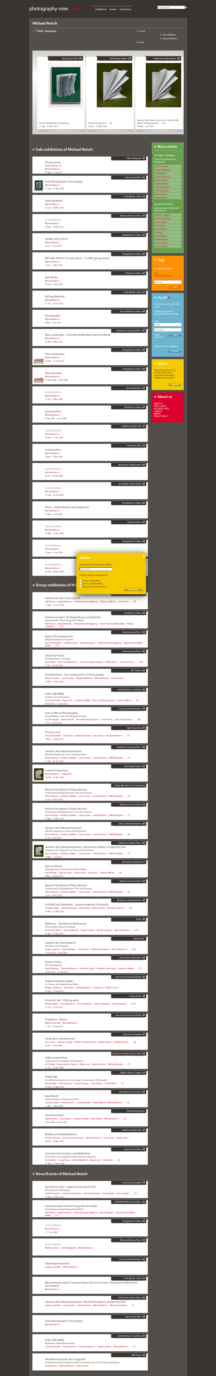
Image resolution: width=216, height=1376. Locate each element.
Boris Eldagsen (106, 1212)
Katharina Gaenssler (106, 968)
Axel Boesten (51, 1118)
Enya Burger (108, 1193)
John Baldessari (71, 930)
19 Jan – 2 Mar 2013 (54, 265)
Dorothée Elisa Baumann (87, 719)
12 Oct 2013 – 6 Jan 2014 (56, 952)
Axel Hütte (69, 987)
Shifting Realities (55, 296)
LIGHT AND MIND (54, 693)
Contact (142, 31)
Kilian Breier (84, 908)
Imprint (157, 413)
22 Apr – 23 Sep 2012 (54, 991)
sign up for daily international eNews (96, 564)
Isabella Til (66, 773)
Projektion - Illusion (56, 1019)
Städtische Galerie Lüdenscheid (126, 1053)
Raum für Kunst (134, 522)
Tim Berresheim (70, 642)
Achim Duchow (127, 662)
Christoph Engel (86, 968)
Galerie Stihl (138, 938)
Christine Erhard (52, 700)
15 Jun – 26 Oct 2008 (54, 1067)
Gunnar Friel (79, 872)
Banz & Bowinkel (53, 642)
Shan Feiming (161, 243)
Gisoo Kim (92, 872)
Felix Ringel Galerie (118, 58)
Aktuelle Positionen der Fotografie (65, 1359)
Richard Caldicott (116, 908)
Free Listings (160, 406)
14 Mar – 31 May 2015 (54, 911)
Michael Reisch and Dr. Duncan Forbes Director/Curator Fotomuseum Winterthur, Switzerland (91, 1284)
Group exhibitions (170, 38)
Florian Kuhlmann (114, 735)
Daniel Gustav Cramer (67, 1064)
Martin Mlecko (161, 197)
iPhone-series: (53, 162)
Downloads (143, 46)
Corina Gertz (160, 222)
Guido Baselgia (68, 949)
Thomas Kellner (124, 700)
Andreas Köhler (107, 872)
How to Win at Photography (61, 713)
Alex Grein (123, 601)
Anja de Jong (65, 872)
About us (158, 403)
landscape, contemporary (60, 1038)
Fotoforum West (134, 445)
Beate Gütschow (83, 735)
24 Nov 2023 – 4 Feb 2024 (56, 630)
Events (113, 9)
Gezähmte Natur (54, 1115)
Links (164, 42)
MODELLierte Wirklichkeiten (61, 1134)
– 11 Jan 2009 (51, 1232)
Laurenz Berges (162, 190)
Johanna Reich (104, 1346)
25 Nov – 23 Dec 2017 (54, 818)
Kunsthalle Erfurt (133, 388)
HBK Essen (136, 1355)
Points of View (53, 962)
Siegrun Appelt (52, 949)
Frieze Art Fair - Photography (62, 1000)
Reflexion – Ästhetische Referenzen (65, 923)
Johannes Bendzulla (71, 1193)
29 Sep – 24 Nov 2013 (54, 227)
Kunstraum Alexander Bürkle (128, 976)
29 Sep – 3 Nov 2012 (54, 284)
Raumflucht (52, 1096)
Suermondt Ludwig (132, 1149)
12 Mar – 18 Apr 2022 (54, 681)
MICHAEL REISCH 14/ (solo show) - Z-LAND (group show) (77, 258)
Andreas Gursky (65, 1042)
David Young (117, 678)
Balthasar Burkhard (100, 949)
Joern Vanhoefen (162, 187)
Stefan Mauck (99, 1102)
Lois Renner (108, 1137)
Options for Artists (163, 311)
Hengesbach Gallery (131, 234)
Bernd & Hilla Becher (67, 662)
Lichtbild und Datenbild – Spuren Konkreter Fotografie (76, 904)
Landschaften (53, 411)
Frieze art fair (135, 996)
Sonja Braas (83, 949)
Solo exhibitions (169, 34)
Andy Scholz (82, 1365)
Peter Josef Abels (53, 930)
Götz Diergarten (79, 1160)
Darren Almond (119, 1003)
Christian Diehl (52, 1102)
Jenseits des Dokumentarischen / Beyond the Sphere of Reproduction (158, 121)
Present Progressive (97, 123)
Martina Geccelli (52, 1022)
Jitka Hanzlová (98, 1064)
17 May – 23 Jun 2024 (54, 605)
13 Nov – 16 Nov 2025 (54, 1197)
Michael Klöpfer (115, 1064)
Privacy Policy (161, 416)
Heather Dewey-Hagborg (85, 601)
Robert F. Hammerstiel (85, 1042)
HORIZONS (51, 1076)
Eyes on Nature (53, 866)
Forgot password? (159, 335)
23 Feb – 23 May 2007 (54, 1087)
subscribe (133, 589)
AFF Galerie (136, 670)
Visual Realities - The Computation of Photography (74, 674)
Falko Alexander (134, 158)
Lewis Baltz (50, 662)
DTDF (138, 919)
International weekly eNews (94, 586)
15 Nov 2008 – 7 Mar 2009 (56, 380)
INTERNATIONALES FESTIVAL (128, 1201)
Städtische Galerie (132, 407)
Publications (144, 38)
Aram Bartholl (67, 719)
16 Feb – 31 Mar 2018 (97, 126)
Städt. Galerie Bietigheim (129, 823)
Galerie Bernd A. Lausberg (129, 689)
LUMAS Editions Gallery (130, 1072)
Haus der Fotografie (132, 1034)
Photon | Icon (52, 732)
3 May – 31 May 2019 (54, 739)
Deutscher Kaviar (55, 655)
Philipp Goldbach (108, 601)
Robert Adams (51, 1003)
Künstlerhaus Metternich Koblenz (133, 863)
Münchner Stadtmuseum (129, 464)
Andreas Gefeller (162, 215)
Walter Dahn (111, 662)
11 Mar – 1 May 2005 (54, 1106)
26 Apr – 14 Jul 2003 (54, 552)
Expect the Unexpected (58, 636)
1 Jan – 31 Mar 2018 (54, 799)
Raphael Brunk (64, 601)
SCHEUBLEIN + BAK (132, 196)
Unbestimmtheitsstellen (59, 981)
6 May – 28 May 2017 (54, 876)
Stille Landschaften (56, 1057)
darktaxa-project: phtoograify (62, 598)
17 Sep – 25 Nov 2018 (48, 126)
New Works (51, 277)
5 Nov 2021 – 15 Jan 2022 (56, 703)
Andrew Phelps (121, 1042)
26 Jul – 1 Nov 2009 (53, 1045)
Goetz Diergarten (162, 169)
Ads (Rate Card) (161, 408)
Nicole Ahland (161, 180)
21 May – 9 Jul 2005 (53, 514)
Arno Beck (68, 735)
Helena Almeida (101, 1003)
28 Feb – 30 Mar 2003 (54, 1141)
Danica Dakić (123, 1193)
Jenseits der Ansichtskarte (60, 942)
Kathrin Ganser (52, 678)
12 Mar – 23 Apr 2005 (54, 533)
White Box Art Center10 (130, 804)
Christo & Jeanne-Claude (91, 662)
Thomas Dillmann (68, 968)
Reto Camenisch (119, 949)
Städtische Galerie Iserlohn (128, 330)
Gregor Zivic (122, 1137)
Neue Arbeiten (53, 373)
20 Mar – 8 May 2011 (54, 341)
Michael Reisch (52, 168)
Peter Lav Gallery (133, 273)
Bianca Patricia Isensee (103, 700)
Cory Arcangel (51, 719)
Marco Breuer (99, 908)
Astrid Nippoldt (69, 1247)
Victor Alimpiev (85, 1003)
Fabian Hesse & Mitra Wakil (112, 623)
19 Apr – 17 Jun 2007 (54, 437)
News (164, 31)
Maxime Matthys (84, 678)
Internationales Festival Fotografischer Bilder (71, 1206)
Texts (141, 34)
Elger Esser (67, 700)
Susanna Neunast (87, 1346)
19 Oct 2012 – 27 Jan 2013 (56, 972)
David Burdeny (81, 1083)
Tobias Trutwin (161, 194)
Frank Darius (110, 1083)
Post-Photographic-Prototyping (54, 123)
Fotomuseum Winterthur (130, 708)
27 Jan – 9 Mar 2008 (54, 399)
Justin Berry (107, 719)
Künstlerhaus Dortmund (130, 1091)
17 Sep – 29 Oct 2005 (54, 495)
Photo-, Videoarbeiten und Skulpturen (67, 507)
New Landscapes (55, 354)
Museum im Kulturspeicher (129, 900)
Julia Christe (96, 1083)
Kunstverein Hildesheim (130, 957)
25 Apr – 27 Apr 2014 (54, 933)
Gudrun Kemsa (161, 166)
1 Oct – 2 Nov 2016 (53, 895)
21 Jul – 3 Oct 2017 (53, 838)
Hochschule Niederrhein (130, 1259)
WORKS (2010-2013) (56, 239)
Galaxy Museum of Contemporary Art (129, 786)
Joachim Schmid (162, 176)
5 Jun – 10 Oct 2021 (53, 723)
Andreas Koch (67, 1102)
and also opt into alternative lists (94, 575)
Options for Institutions (166, 314)
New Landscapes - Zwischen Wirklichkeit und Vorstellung (77, 334)
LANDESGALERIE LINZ (131, 426)
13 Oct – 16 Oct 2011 (54, 1007)
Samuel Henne (161, 229)
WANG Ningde (161, 239)
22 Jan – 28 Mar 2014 (54, 207)
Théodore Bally (52, 908)
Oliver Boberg (51, 968)
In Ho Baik (49, 1064)
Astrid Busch (51, 1365)
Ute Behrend (160, 173)
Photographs (52, 315)
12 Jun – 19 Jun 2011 (54, 303)
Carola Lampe (68, 678)
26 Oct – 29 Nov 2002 (54, 571)
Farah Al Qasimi (52, 1193)
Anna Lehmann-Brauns (73, 1137)
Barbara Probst (161, 183)
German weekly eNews (92, 583)
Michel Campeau (104, 930)
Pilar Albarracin (68, 1003)
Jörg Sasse (98, 987)
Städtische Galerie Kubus (164, 58)
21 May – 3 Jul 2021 (53, 172)
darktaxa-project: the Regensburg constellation (73, 617)
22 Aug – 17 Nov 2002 (55, 1163)
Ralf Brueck (50, 601)
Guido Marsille (83, 1102)
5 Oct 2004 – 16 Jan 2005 (56, 1122)
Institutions (126, 9)
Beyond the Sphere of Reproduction (66, 789)
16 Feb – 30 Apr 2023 (54, 649)
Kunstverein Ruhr (70, 58)
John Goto (50, 1042)
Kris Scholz (159, 225)
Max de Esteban (122, 930)
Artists (89, 9)
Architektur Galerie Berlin (129, 483)
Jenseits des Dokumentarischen (63, 751)
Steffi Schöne (111, 987)
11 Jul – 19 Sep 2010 (54, 1026)
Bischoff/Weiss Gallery (130, 311)
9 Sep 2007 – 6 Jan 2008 (55, 418)
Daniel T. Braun (87, 930)
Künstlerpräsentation (57, 1263)
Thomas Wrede (161, 246)
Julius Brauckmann (123, 719)
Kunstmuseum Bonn (132, 632)
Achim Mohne (161, 236)
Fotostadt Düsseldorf (132, 1182)
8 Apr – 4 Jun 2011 (53, 322)
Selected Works (54, 200)
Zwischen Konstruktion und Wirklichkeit (68, 1153)
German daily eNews (91, 580)
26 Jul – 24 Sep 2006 (54, 476)
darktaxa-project (87, 642)
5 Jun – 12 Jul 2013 (53, 246)
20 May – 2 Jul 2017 (145, 126)
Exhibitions (101, 9)
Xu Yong (158, 232)
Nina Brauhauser (69, 908)
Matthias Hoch (52, 1247)
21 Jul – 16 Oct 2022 (54, 665)
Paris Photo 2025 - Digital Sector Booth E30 (70, 1186)
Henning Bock (65, 1083)
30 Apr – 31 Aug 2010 (54, 361)
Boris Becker (50, 872)
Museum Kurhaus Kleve (130, 215)
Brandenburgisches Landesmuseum (136, 1112)
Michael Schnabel (162, 218)
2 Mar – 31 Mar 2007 (54, 456)
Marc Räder (96, 1118)
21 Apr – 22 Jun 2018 (54, 761)
